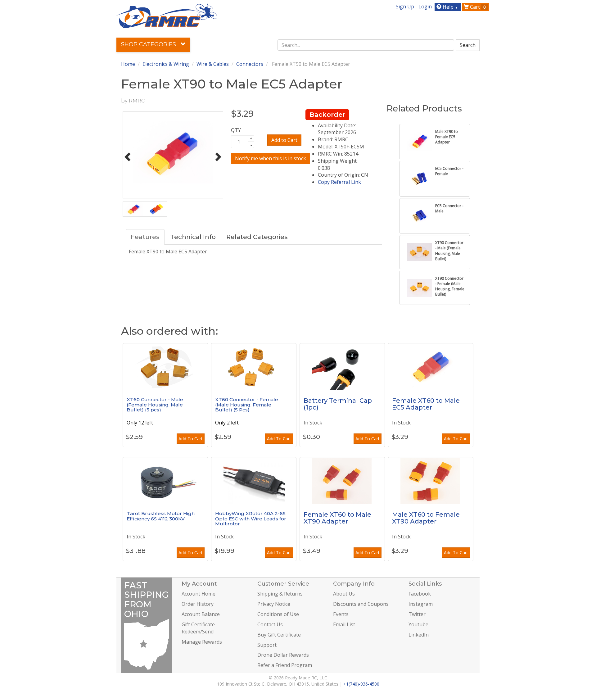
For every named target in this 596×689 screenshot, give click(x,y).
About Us (344, 593)
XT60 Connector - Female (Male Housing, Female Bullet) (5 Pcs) (246, 405)
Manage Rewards (202, 641)
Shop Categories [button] (149, 44)
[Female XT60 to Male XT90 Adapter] (342, 480)
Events (341, 614)
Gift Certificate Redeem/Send (198, 628)
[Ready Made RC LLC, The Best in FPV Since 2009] (166, 15)
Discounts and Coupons (361, 604)
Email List (344, 624)
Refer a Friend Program (284, 665)
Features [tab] (145, 237)
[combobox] (366, 45)
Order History (198, 604)
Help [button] (449, 6)
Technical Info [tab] (193, 237)
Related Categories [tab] (257, 237)
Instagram (421, 604)
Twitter (417, 614)
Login (425, 6)
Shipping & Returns (280, 593)
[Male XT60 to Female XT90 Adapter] (430, 480)
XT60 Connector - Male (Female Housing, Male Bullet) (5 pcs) (155, 405)
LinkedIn (419, 634)
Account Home (198, 593)
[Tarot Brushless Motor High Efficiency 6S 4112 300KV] (165, 480)
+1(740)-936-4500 (361, 684)
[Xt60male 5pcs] (165, 366)
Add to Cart (284, 140)
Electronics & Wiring (165, 64)
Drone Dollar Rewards (283, 654)
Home (128, 64)
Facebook (420, 593)
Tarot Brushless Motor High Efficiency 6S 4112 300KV (161, 516)
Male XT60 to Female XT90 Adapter (426, 518)
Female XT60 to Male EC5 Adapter (426, 404)
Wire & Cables (212, 64)
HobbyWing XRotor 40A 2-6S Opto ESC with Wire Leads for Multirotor (250, 518)
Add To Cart (190, 439)
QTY (236, 130)
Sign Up (405, 6)
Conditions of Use (278, 614)
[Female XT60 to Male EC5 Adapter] (430, 366)
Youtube (418, 624)
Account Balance (201, 614)
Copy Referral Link (339, 182)
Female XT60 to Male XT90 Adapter (337, 518)
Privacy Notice (273, 604)
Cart (477, 6)
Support (267, 644)
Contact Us (270, 624)
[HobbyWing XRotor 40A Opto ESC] (253, 480)
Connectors (249, 64)
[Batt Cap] (342, 366)
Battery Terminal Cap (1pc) (338, 404)
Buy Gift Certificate (279, 634)
